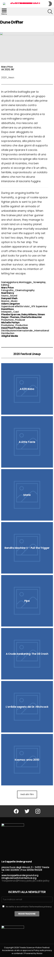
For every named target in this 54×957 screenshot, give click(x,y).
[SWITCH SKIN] (50, 3)
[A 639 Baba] (27, 389)
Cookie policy (42, 880)
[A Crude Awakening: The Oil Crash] (27, 653)
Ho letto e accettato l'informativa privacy (29, 906)
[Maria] (27, 495)
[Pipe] (27, 601)
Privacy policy (25, 880)
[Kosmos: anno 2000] (27, 759)
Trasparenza (9, 880)
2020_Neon (7, 77)
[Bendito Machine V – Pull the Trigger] (27, 548)
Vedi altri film (27, 794)
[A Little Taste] (27, 442)
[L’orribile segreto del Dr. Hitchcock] (27, 706)
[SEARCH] (50, 11)
